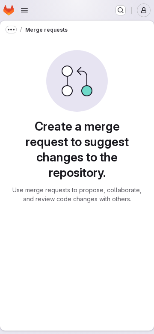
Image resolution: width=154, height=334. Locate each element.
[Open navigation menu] (24, 10)
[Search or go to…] (121, 10)
